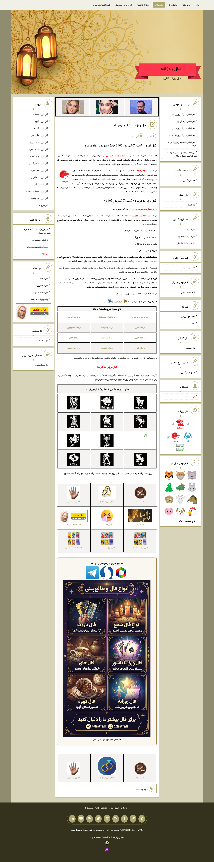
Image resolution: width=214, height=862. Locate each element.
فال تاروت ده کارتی (39, 177)
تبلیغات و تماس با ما (101, 4)
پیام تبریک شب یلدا (39, 299)
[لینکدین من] (72, 819)
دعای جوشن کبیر (187, 316)
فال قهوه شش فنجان (186, 243)
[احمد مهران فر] (141, 107)
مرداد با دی (140, 348)
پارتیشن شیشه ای (40, 239)
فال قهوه (191, 229)
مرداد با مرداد (107, 327)
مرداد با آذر (74, 337)
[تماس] (107, 819)
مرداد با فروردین (140, 316)
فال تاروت (173, 4)
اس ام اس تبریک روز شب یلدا (182, 135)
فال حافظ (187, 4)
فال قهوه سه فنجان (186, 236)
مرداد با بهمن (107, 348)
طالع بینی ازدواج (188, 292)
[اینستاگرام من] (115, 819)
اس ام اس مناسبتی (123, 4)
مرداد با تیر (140, 327)
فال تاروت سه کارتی (39, 142)
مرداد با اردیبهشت (107, 316)
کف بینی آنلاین (189, 267)
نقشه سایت (95, 837)
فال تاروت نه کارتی (39, 170)
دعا (193, 323)
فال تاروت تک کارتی (39, 135)
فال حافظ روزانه (41, 285)
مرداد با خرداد (73, 316)
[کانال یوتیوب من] (81, 819)
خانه (198, 4)
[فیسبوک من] (124, 819)
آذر (106, 301)
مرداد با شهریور (74, 327)
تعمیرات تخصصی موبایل (37, 246)
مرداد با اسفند (73, 348)
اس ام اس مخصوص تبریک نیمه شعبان (183, 144)
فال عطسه (43, 340)
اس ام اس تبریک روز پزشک (183, 114)
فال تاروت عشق (41, 184)
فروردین (118, 301)
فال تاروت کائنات (40, 128)
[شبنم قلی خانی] (73, 107)
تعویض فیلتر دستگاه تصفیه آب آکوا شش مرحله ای (34, 231)
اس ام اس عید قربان (186, 121)
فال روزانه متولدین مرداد (129, 125)
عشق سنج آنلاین (188, 372)
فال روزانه (159, 4)
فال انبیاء (191, 204)
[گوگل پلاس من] (89, 819)
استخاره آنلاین (143, 4)
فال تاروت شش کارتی (38, 163)
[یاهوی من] (141, 819)
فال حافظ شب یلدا (40, 292)
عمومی (137, 789)
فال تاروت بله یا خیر (39, 198)
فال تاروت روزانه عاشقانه (36, 191)
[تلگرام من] (133, 819)
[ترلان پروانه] (107, 107)
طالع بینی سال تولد (187, 520)
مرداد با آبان (107, 337)
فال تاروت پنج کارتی (39, 156)
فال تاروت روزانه (40, 114)
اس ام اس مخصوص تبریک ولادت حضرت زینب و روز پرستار (182, 154)
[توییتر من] (98, 819)
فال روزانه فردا (41, 365)
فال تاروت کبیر (41, 121)
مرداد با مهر (140, 337)
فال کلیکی (190, 347)
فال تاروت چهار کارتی (38, 149)
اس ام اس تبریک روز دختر (183, 128)
